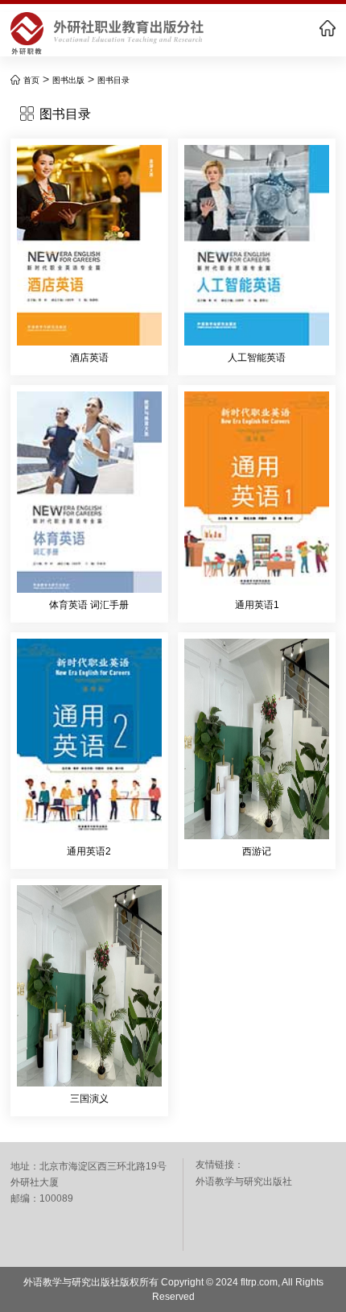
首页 (31, 80)
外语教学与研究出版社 (244, 1181)
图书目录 (113, 80)
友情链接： (220, 1164)
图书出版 (68, 80)
